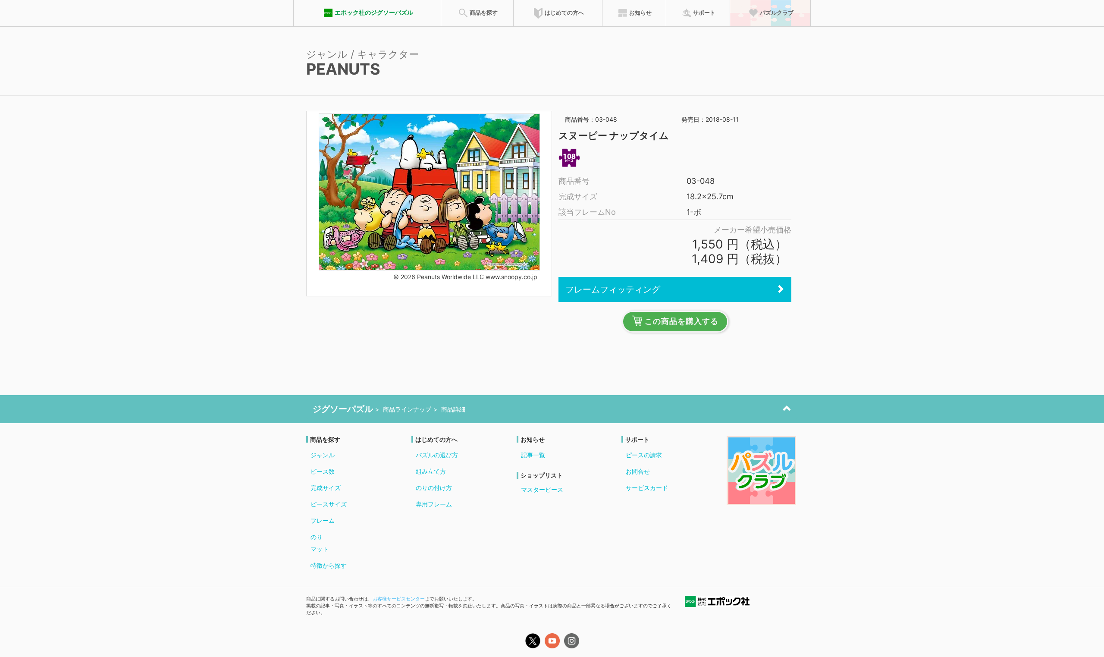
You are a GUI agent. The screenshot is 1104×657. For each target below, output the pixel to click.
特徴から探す (328, 565)
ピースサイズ (328, 504)
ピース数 (322, 471)
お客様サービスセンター (399, 599)
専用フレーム (434, 504)
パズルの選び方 (437, 455)
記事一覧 (533, 455)
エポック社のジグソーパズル (374, 12)
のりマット (319, 543)
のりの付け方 (434, 487)
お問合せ (638, 471)
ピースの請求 (644, 455)
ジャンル (322, 455)
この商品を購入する (681, 321)
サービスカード (647, 487)
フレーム (322, 520)
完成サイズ (325, 487)
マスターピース (542, 489)
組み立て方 (431, 471)
